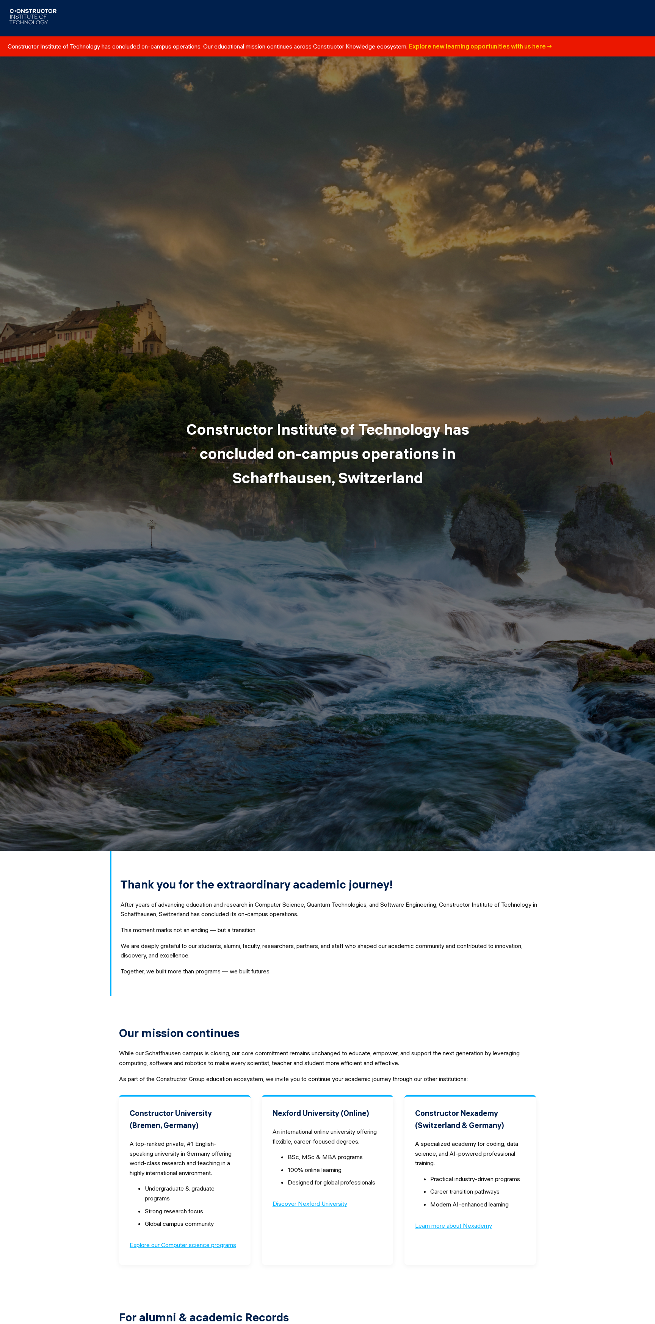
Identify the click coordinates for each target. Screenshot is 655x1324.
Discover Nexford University (310, 1203)
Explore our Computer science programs (183, 1245)
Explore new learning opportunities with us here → (480, 46)
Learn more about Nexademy (453, 1225)
